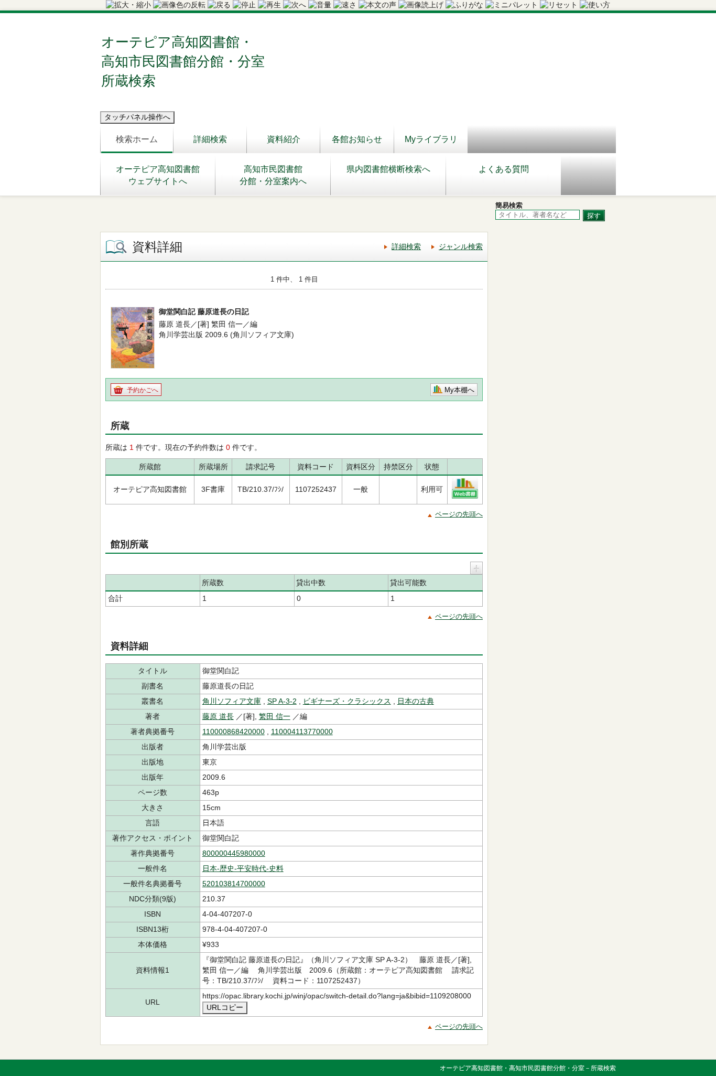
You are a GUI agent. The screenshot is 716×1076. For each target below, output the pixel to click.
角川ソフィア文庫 (231, 701)
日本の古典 (415, 701)
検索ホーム (137, 139)
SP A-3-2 (282, 701)
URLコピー (225, 1007)
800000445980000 (233, 853)
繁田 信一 (274, 716)
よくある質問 (504, 169)
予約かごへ (142, 390)
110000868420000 (233, 731)
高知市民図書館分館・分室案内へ (273, 175)
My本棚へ (459, 390)
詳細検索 (210, 139)
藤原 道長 (218, 716)
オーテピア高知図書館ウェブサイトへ (158, 175)
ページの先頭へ (459, 514)
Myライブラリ (431, 139)
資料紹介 (283, 139)
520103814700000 (233, 883)
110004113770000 (302, 731)
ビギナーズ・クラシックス (347, 701)
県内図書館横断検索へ (388, 169)
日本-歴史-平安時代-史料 (243, 868)
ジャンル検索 (461, 246)
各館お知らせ (357, 139)
